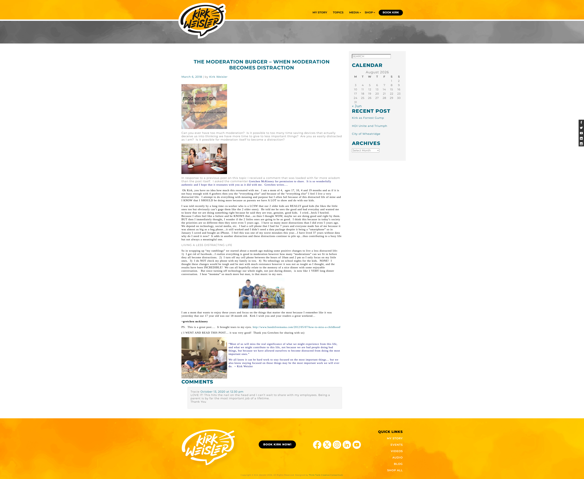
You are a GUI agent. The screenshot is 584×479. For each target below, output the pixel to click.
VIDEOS (397, 451)
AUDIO (397, 457)
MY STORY (395, 438)
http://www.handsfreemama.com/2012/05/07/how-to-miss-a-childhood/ (261, 327)
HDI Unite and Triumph (369, 126)
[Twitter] (581, 127)
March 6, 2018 (192, 76)
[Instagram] (581, 143)
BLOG (398, 464)
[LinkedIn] (581, 138)
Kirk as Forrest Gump (368, 118)
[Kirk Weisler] (202, 21)
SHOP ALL (395, 470)
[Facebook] (581, 122)
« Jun (357, 106)
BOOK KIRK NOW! (277, 444)
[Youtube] (581, 133)
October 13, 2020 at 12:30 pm (221, 391)
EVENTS (397, 444)
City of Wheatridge (366, 134)
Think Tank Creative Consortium (326, 475)
